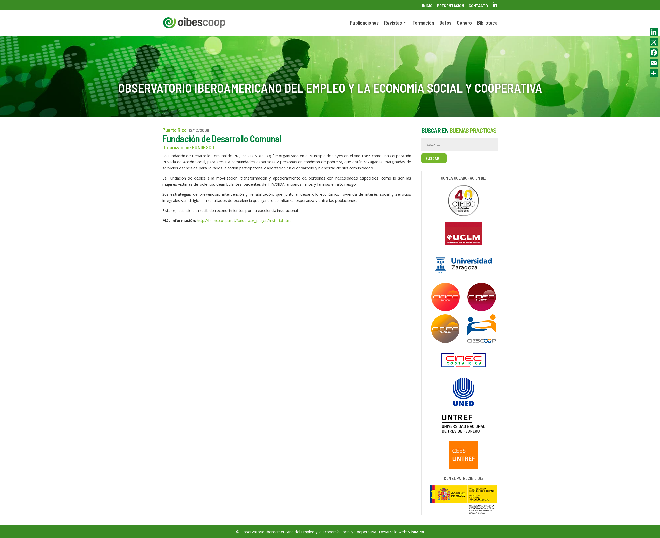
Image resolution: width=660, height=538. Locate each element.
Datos (445, 23)
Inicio (427, 6)
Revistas (393, 23)
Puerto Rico (174, 130)
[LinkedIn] (654, 32)
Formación (423, 23)
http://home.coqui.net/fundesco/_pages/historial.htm (244, 220)
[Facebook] (654, 52)
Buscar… (433, 158)
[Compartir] (654, 73)
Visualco (416, 531)
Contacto (478, 6)
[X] (654, 42)
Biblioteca (487, 23)
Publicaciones (364, 23)
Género (464, 23)
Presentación (450, 6)
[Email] (654, 63)
